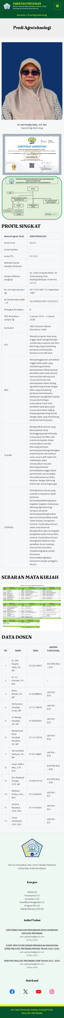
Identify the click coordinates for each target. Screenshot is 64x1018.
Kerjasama (30, 895)
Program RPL (30, 905)
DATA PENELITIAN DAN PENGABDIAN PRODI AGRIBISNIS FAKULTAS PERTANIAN (32, 932)
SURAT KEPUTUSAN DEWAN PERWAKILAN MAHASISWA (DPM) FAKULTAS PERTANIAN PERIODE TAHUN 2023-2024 (32, 947)
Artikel (30, 892)
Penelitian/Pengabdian (30, 902)
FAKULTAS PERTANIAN (27, 4)
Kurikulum (30, 899)
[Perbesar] (58, 588)
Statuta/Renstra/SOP (30, 909)
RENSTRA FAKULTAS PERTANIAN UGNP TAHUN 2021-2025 (32, 961)
